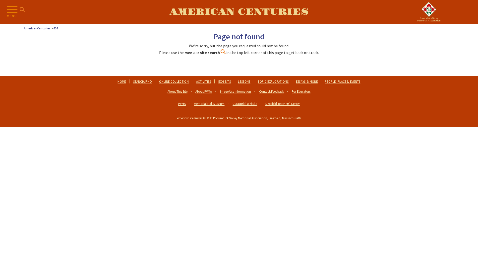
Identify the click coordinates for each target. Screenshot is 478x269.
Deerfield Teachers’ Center (282, 104)
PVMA (182, 104)
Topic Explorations (273, 81)
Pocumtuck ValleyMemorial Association (429, 19)
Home (122, 81)
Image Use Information (235, 91)
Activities (203, 81)
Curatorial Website (245, 104)
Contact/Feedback (271, 91)
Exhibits (224, 81)
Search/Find (142, 81)
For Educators (301, 91)
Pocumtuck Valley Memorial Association (240, 118)
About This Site (177, 91)
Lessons (244, 81)
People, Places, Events (342, 81)
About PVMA (203, 91)
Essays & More (307, 81)
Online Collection (173, 81)
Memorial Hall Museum (209, 104)
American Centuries (239, 12)
